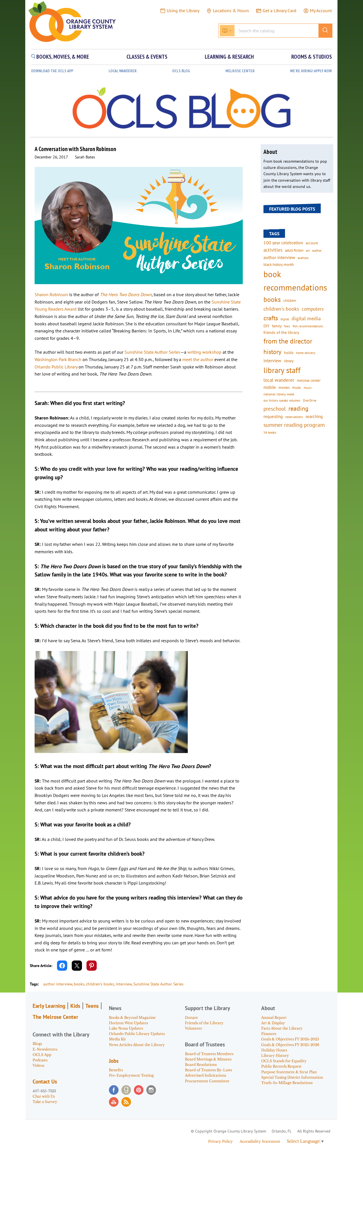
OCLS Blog (181, 71)
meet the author (197, 359)
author (317, 250)
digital (284, 319)
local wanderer (278, 380)
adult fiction (294, 250)
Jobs (114, 1060)
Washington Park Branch (58, 359)
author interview (57, 984)
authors (303, 257)
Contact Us (45, 1081)
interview (124, 984)
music (296, 387)
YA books (269, 432)
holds (289, 352)
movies (284, 387)
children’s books (100, 984)
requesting (273, 416)
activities (272, 250)
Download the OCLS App (52, 71)
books (79, 984)
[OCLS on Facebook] (114, 1090)
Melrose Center (240, 71)
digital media (306, 318)
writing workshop (204, 352)
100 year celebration (283, 242)
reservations (294, 417)
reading (298, 408)
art (308, 250)
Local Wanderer (123, 71)
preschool (274, 408)
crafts (270, 318)
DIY (266, 325)
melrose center (308, 380)
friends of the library (281, 332)
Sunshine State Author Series (152, 352)
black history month (278, 264)
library (289, 360)
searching (314, 416)
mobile (269, 387)
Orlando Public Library (56, 367)
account (312, 242)
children (289, 300)
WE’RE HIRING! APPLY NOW (311, 71)
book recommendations (295, 281)
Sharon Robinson (51, 294)
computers (313, 309)
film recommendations (308, 326)
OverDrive (309, 400)
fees (287, 326)
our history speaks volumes (281, 400)
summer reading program (294, 424)
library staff (282, 370)
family (277, 325)
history (272, 351)
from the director (287, 340)
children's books (281, 309)
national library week (278, 394)
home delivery (305, 353)
